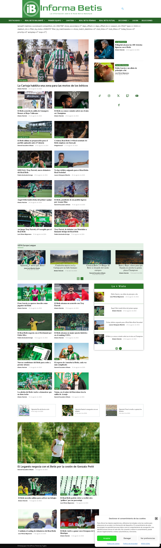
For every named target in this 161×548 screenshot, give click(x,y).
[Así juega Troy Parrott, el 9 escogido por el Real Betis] (35, 218)
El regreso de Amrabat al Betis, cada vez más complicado (70, 363)
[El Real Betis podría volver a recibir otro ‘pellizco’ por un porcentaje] (79, 486)
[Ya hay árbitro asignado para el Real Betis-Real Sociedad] (71, 159)
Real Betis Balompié (122, 65)
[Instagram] (109, 96)
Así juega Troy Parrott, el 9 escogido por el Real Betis (35, 230)
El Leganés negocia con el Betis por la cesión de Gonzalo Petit (56, 466)
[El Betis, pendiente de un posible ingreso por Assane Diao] (71, 188)
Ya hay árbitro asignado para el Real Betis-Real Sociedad (71, 171)
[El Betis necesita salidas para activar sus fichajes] (37, 486)
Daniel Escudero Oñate (25, 145)
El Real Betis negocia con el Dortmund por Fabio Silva (35, 333)
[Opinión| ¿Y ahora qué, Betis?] (31, 257)
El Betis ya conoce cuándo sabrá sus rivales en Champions (71, 111)
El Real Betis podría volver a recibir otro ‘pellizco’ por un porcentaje (76, 498)
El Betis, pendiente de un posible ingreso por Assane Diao (70, 200)
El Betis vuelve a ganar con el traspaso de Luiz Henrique (78, 531)
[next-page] (81, 278)
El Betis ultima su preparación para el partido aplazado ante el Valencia (33, 141)
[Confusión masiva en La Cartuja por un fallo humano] (64, 257)
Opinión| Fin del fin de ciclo (40, 409)
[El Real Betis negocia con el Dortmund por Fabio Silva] (35, 321)
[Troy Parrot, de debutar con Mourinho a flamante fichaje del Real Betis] (71, 218)
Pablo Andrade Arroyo (25, 175)
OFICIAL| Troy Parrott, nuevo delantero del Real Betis (34, 171)
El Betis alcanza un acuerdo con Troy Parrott (69, 304)
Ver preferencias (148, 538)
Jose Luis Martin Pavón (32, 268)
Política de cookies (113, 543)
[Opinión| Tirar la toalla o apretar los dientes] (111, 410)
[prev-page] (78, 278)
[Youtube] (137, 96)
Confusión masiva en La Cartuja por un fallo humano (65, 266)
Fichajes (63, 494)
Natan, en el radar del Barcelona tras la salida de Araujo (70, 393)
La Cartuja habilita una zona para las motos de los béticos (53, 85)
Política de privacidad (130, 543)
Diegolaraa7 (58, 145)
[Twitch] (128, 96)
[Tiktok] (100, 96)
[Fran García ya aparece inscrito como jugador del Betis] (35, 292)
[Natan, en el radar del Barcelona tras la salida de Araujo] (71, 381)
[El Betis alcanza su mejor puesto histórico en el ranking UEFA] (71, 321)
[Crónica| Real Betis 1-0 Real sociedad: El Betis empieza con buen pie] (71, 129)
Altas (56, 300)
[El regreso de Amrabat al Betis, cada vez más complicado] (71, 351)
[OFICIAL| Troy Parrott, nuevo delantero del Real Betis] (35, 159)
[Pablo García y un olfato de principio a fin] (104, 72)
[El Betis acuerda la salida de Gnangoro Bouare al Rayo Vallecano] (35, 100)
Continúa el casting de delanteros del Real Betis (37, 530)
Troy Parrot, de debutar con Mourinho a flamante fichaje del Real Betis (70, 230)
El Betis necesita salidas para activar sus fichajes (37, 497)
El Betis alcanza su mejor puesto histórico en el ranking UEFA (70, 333)
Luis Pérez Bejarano (122, 73)
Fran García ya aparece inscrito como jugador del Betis (33, 304)
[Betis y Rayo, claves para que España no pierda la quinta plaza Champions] (129, 257)
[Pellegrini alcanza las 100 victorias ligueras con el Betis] (104, 49)
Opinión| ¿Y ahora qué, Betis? (32, 265)
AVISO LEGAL (145, 543)
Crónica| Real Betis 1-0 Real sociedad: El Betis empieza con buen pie (70, 141)
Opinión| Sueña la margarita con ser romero (86, 410)
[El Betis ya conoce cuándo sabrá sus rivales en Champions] (71, 100)
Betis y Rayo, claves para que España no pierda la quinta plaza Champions (131, 268)
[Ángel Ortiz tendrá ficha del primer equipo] (35, 188)
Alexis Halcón (22, 89)
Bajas (20, 107)
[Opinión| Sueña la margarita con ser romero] (67, 410)
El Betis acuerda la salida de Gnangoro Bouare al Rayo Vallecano (33, 111)
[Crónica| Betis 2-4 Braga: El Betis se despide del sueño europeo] (97, 257)
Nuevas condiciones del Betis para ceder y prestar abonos (34, 363)
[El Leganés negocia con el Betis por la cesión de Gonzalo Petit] (59, 442)
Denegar (127, 538)
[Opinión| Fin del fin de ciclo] (23, 410)
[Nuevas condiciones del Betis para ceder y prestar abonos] (35, 351)
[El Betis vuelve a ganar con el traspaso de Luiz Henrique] (79, 519)
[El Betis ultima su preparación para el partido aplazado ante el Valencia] (35, 129)
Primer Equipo (22, 80)
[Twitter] (118, 96)
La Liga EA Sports (121, 42)
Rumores (57, 196)
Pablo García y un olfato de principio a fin (126, 69)
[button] (156, 518)
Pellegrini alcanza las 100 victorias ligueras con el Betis (128, 45)
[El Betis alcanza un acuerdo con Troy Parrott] (71, 292)
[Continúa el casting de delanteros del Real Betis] (37, 519)
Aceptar (106, 538)
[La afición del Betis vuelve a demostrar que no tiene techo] (35, 381)
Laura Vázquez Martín (62, 175)
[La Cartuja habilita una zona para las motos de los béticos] (53, 60)
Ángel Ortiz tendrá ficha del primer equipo (35, 199)
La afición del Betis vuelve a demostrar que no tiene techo (35, 393)
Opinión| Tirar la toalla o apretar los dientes (130, 410)
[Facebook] (119, 105)
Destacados (58, 107)
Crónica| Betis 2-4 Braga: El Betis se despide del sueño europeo (98, 268)
